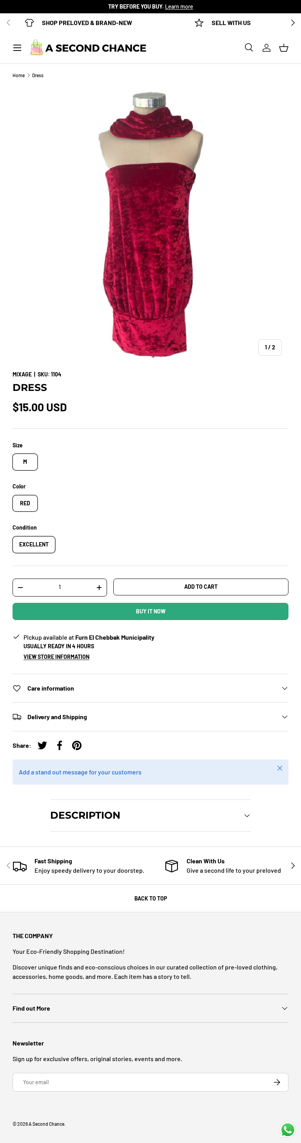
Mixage (22, 374)
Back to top (150, 898)
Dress (38, 75)
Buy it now (150, 611)
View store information (56, 656)
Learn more (179, 6)
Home (19, 75)
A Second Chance (46, 1124)
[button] (283, 47)
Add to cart (201, 586)
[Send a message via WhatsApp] (288, 1130)
